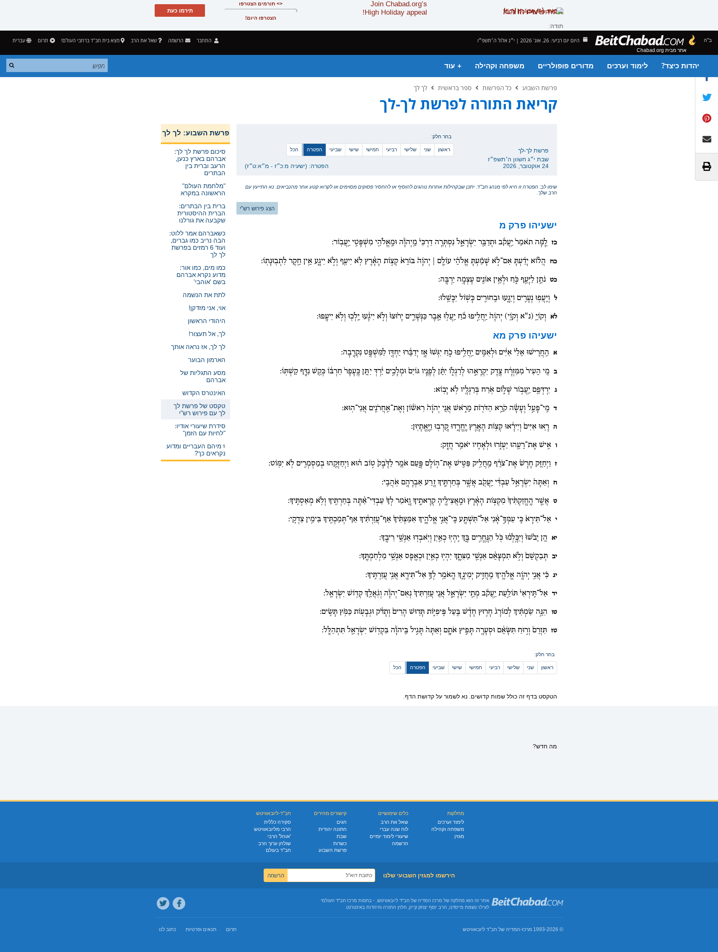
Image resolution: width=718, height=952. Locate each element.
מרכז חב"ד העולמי (339, 900)
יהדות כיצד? (680, 66)
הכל (294, 150)
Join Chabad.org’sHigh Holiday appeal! (395, 8)
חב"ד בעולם (278, 850)
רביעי (391, 150)
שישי (354, 150)
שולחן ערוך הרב (274, 843)
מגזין (459, 836)
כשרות (340, 843)
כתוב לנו (167, 929)
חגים (342, 822)
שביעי (335, 150)
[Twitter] (163, 903)
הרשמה (400, 843)
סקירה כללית (277, 822)
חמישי (372, 150)
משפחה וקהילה (499, 66)
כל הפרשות (496, 87)
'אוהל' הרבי (279, 836)
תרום (43, 40)
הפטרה (314, 150)
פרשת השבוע (539, 87)
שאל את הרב (144, 40)
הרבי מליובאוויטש (272, 829)
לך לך (420, 87)
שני (427, 150)
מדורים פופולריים (566, 66)
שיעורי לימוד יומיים (389, 836)
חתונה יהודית (333, 829)
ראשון (444, 150)
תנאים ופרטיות (201, 929)
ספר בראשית (455, 87)
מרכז (527, 929)
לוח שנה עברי (394, 829)
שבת (342, 836)
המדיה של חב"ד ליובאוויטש (491, 929)
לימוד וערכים (627, 66)
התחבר (205, 40)
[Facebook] (179, 903)
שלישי (410, 150)
